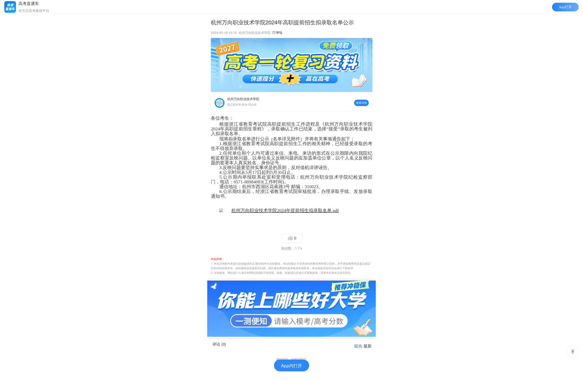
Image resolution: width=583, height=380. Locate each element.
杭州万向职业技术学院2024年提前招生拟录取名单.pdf (285, 210)
